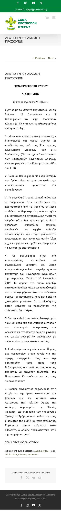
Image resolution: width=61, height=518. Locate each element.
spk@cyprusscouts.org (36, 9)
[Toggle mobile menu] (54, 17)
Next (50, 58)
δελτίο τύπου (11, 454)
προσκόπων (32, 454)
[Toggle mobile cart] (47, 17)
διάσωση (22, 454)
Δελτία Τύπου (41, 451)
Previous (40, 58)
